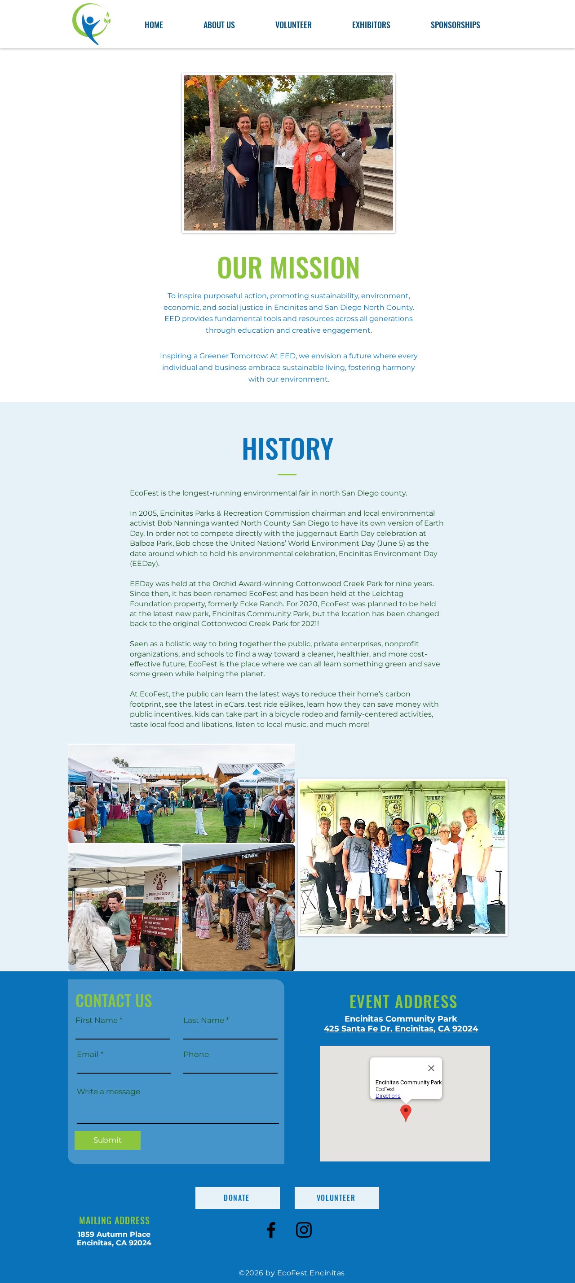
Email (88, 1054)
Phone (196, 1054)
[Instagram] (303, 1229)
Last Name (203, 1020)
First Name (96, 1020)
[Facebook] (271, 1229)
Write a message (108, 1092)
